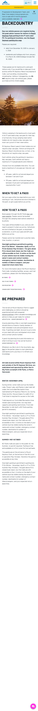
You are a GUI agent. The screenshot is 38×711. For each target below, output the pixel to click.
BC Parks (5, 277)
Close (34, 13)
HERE (22, 81)
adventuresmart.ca (17, 319)
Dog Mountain (6, 285)
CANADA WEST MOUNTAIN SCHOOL (12, 289)
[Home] (6, 2)
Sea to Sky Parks (7, 281)
